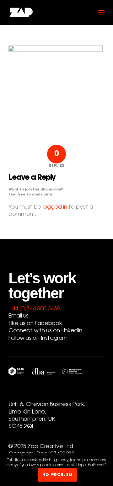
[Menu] (101, 12)
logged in (55, 207)
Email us (18, 316)
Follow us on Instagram (37, 338)
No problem (57, 475)
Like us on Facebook (35, 324)
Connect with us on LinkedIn (45, 331)
